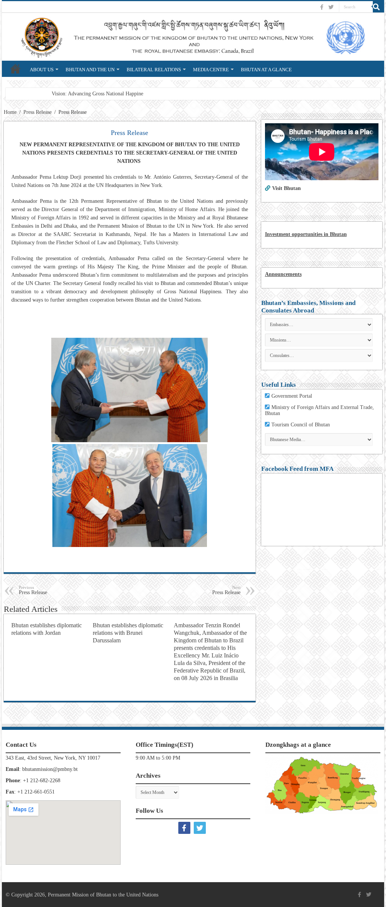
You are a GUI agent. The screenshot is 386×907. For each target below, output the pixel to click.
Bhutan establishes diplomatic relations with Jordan (46, 629)
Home (10, 112)
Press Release (37, 112)
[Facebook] (322, 7)
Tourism (281, 424)
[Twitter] (332, 7)
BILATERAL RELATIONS (154, 69)
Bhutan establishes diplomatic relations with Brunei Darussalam (128, 633)
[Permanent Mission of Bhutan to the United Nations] (193, 37)
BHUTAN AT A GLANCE (266, 69)
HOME (15, 69)
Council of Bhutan (310, 424)
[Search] (378, 6)
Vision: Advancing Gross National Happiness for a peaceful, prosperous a (130, 94)
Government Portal (291, 396)
